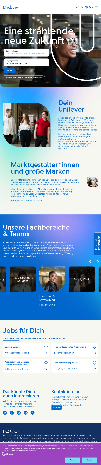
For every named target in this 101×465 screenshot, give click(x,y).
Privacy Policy (54, 448)
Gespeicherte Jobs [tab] (57, 338)
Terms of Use (41, 448)
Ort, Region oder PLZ (13, 61)
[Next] (96, 261)
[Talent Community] (82, 7)
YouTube (19, 413)
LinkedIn (5, 413)
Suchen (9, 71)
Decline (90, 460)
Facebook (12, 413)
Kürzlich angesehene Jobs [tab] (33, 338)
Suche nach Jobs (12, 51)
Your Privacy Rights (19, 450)
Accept (73, 460)
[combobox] (26, 62)
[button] (46, 347)
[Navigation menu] (96, 7)
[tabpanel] (50, 359)
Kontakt (57, 408)
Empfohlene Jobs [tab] (11, 338)
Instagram (26, 413)
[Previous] (90, 261)
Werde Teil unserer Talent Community (24, 78)
